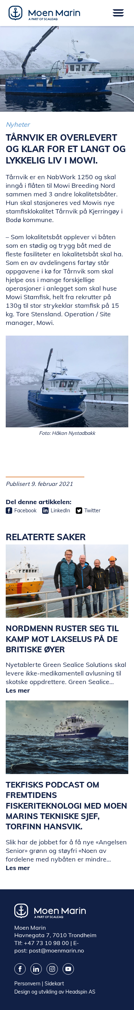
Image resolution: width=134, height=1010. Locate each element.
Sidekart (54, 983)
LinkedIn (60, 510)
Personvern (27, 983)
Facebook (25, 510)
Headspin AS (80, 992)
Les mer (18, 690)
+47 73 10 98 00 (46, 942)
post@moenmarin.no (56, 950)
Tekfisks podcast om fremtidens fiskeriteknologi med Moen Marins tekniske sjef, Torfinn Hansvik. (66, 805)
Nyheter (18, 124)
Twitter (92, 510)
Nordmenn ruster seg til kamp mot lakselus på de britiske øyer (62, 638)
